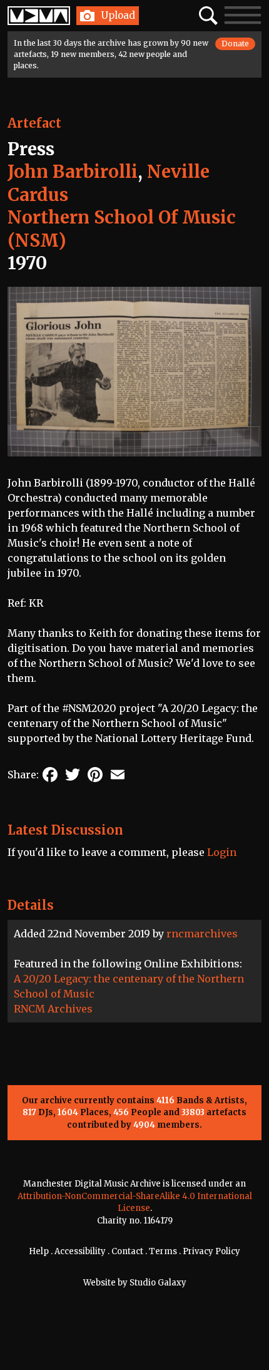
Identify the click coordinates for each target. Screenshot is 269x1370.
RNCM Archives (53, 1008)
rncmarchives (202, 933)
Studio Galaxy (157, 1282)
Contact (127, 1251)
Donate (235, 43)
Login (221, 852)
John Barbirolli (73, 171)
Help (39, 1251)
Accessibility (80, 1251)
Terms (163, 1251)
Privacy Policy (211, 1251)
